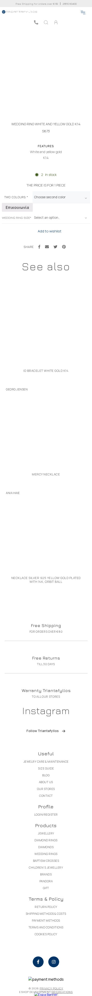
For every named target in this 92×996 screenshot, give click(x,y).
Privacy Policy (51, 988)
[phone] (36, 22)
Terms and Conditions (46, 927)
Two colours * (16, 197)
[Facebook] (39, 246)
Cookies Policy (46, 934)
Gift (46, 888)
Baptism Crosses (46, 861)
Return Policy (46, 907)
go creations (62, 992)
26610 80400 (70, 3)
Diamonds (46, 847)
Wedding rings (46, 854)
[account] (56, 22)
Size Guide (46, 768)
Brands (46, 874)
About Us (46, 782)
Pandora (46, 881)
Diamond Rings (46, 840)
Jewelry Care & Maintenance (46, 762)
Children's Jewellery (46, 868)
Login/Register (46, 815)
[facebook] (38, 961)
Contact (46, 796)
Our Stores (46, 789)
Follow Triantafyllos (42, 731)
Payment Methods (46, 921)
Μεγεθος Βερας (16, 217)
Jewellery (46, 833)
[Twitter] (55, 246)
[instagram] (53, 961)
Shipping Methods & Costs (46, 914)
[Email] (47, 246)
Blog (46, 775)
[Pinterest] (64, 246)
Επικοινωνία (17, 207)
